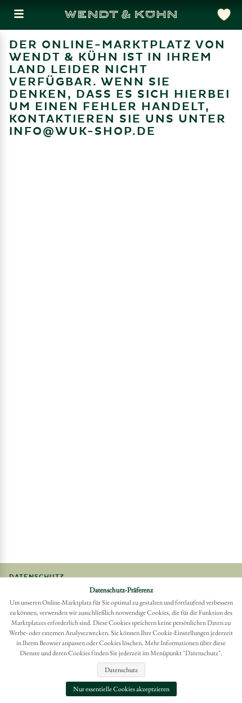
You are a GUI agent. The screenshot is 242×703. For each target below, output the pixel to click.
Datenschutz (121, 669)
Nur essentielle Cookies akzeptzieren (121, 688)
